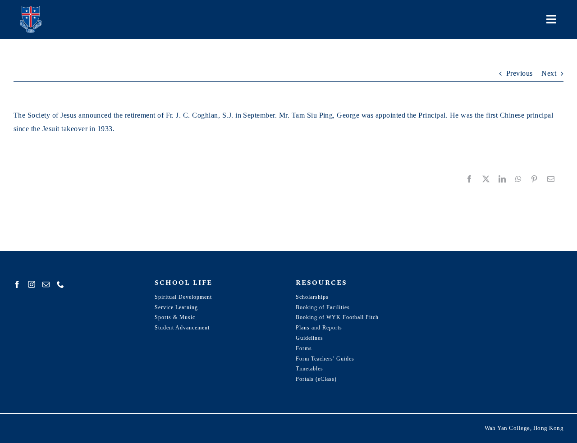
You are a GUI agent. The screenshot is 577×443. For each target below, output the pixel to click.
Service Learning (176, 307)
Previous (519, 73)
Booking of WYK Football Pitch (337, 317)
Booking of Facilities (323, 307)
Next (548, 73)
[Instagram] (31, 284)
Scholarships (312, 297)
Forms (304, 348)
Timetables (309, 368)
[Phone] (60, 284)
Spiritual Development (183, 297)
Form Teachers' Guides (325, 359)
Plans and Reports (319, 327)
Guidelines (309, 338)
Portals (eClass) (316, 379)
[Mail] (46, 284)
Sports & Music (175, 317)
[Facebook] (17, 284)
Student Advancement (182, 327)
